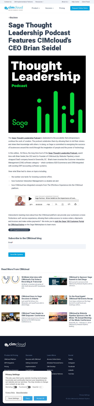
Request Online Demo (80, 8)
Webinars (50, 370)
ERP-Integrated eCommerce (19, 230)
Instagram (71, 363)
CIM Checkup (51, 367)
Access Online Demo (54, 359)
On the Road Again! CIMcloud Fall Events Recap (81, 297)
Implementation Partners (55, 374)
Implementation (31, 367)
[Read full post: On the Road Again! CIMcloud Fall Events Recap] (58, 299)
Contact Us (7, 2)
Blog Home (14, 17)
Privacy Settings (84, 395)
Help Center (75, 2)
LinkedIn (71, 370)
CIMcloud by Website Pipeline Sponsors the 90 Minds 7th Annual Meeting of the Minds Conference (80, 317)
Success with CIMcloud (33, 359)
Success (48, 8)
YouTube (71, 374)
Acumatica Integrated (11, 370)
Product (35, 8)
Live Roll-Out (30, 370)
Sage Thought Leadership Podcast (26, 138)
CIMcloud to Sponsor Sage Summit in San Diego (80, 278)
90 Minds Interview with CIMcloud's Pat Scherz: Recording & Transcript (32, 279)
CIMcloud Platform (10, 359)
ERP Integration (9, 363)
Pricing (62, 8)
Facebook (71, 367)
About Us (65, 2)
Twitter (70, 359)
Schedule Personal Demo (55, 363)
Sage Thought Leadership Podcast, (63, 153)
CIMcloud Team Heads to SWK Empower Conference (33, 314)
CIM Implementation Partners (23, 2)
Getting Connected (32, 363)
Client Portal (86, 2)
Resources (39, 2)
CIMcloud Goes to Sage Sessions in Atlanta (32, 297)
